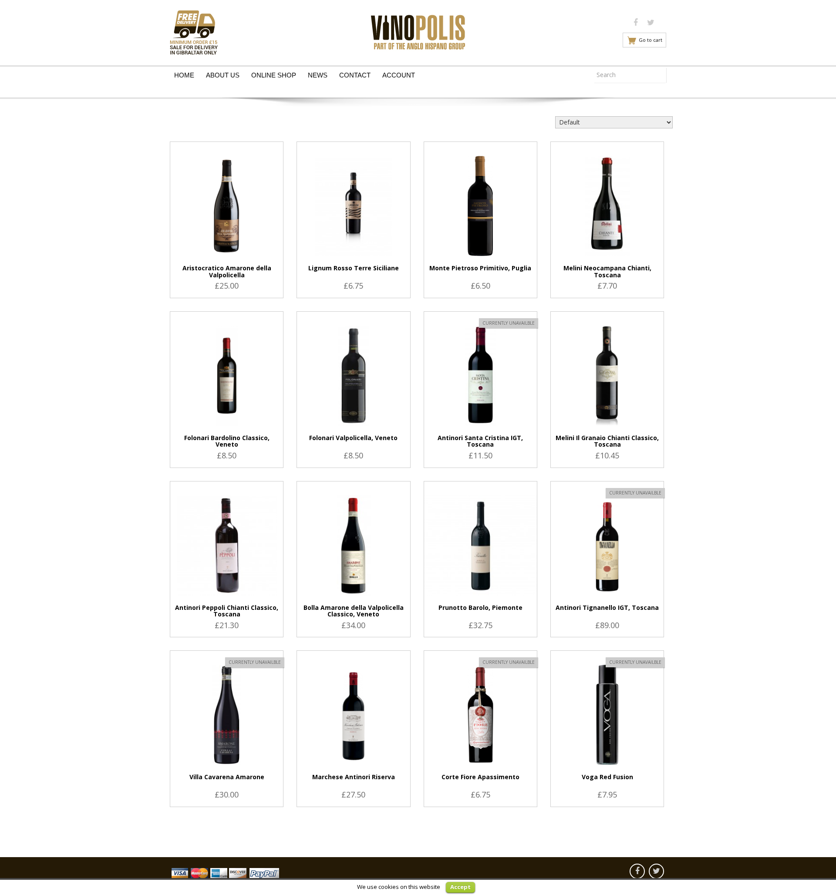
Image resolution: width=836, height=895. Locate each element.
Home (184, 75)
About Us (222, 75)
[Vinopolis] (418, 30)
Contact (355, 75)
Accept (460, 887)
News (317, 75)
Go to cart (650, 40)
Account (398, 75)
